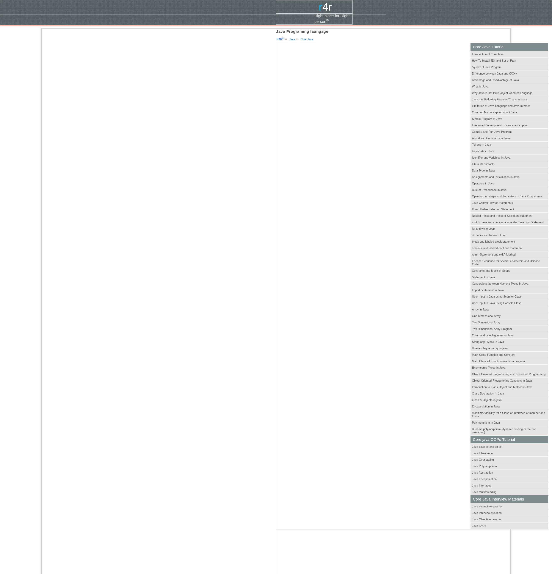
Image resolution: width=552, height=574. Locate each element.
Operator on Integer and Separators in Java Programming (507, 196)
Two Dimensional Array (486, 322)
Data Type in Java (483, 170)
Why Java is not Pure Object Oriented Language (502, 93)
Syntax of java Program (487, 67)
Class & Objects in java (487, 400)
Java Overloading (483, 459)
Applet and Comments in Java (491, 138)
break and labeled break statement (493, 241)
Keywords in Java (483, 151)
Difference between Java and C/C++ (494, 73)
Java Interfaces (481, 485)
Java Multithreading (484, 492)
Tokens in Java (481, 144)
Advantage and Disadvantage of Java (495, 80)
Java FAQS (479, 525)
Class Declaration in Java (488, 393)
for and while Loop (483, 228)
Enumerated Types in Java (488, 367)
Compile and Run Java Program (492, 131)
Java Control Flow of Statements (492, 202)
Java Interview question (487, 513)
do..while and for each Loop (489, 235)
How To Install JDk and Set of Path (494, 60)
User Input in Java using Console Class (496, 303)
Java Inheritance (482, 453)
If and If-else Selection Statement (493, 209)
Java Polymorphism (484, 466)
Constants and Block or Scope (491, 270)
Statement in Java (483, 277)
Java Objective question (487, 519)
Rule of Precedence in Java (489, 190)
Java (292, 39)
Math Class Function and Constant (493, 354)
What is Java (480, 86)
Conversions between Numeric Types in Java (500, 283)
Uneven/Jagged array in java (490, 348)
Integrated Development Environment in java (499, 125)
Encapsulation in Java (486, 406)
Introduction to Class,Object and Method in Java (502, 387)
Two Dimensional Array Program (492, 329)
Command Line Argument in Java (492, 335)
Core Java (307, 39)
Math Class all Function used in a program (498, 361)
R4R (280, 39)
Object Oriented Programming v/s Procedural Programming (509, 374)
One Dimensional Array (486, 316)
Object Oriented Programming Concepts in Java (502, 380)
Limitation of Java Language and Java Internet (501, 106)
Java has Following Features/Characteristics (499, 99)
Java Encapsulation (484, 479)
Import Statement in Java (488, 290)
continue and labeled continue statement (497, 248)
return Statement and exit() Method (494, 254)
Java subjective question (487, 506)
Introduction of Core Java (487, 54)
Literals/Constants (483, 164)
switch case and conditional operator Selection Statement (508, 222)
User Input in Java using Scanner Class (497, 296)
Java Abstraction (482, 472)
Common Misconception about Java (494, 112)
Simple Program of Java (487, 118)
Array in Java (480, 309)
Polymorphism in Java (486, 422)
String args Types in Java (488, 341)
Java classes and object (487, 446)
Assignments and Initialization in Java (495, 177)
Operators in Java (483, 183)
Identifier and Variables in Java (491, 157)
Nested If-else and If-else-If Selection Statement (502, 215)
